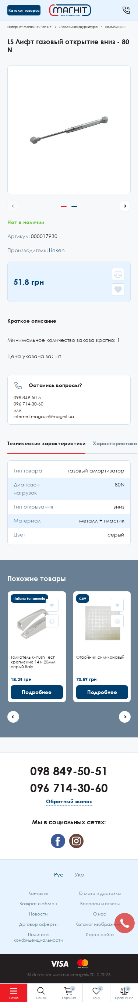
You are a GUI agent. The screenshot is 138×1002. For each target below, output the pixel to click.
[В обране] (118, 289)
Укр (79, 874)
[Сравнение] (124, 993)
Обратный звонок (69, 801)
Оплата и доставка (100, 893)
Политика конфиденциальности (38, 937)
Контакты (38, 893)
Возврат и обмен (38, 903)
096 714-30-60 (28, 404)
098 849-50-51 (28, 397)
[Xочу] (96, 993)
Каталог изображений (99, 924)
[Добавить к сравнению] (118, 274)
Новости (38, 914)
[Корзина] (68, 993)
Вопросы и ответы (100, 903)
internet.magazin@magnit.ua (44, 416)
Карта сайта (100, 934)
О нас (99, 914)
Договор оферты (38, 924)
